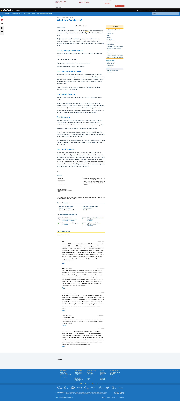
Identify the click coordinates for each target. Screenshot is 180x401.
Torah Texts (107, 387)
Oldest (68, 235)
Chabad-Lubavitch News (115, 375)
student (82, 108)
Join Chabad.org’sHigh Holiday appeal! (84, 1)
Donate (169, 10)
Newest (65, 235)
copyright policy (75, 198)
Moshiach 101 (77, 375)
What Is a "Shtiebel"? (88, 208)
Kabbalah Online (77, 378)
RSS (88, 379)
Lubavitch (80, 392)
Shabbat (94, 77)
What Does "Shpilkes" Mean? (66, 206)
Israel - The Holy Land (78, 379)
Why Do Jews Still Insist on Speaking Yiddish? (93, 223)
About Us (108, 397)
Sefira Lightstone (62, 27)
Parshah (101, 377)
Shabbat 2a (60, 178)
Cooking (100, 387)
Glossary (88, 378)
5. (82, 178)
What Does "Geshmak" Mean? (90, 206)
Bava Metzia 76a (61, 180)
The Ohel (112, 374)
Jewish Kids (120, 387)
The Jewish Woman (78, 373)
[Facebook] (115, 393)
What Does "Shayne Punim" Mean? (67, 209)
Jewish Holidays (103, 372)
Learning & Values (17, 13)
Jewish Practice (6, 13)
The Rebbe (112, 373)
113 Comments (90, 225)
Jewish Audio (102, 379)
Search (88, 377)
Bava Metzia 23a (61, 183)
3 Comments (72, 220)
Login (139, 10)
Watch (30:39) (65, 220)
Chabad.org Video (78, 372)
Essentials (115, 26)
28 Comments (65, 224)
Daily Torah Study (90, 374)
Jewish (97, 393)
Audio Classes (86, 387)
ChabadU (79, 387)
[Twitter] (118, 393)
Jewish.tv (72, 387)
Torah (90, 393)
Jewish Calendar (90, 373)
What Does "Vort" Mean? (65, 208)
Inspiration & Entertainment (44, 13)
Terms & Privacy (115, 397)
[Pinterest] (121, 393)
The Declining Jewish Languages (70, 223)
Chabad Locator (113, 377)
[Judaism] (7, 10)
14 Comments (89, 220)
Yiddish (58, 17)
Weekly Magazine (63, 377)
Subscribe (89, 375)
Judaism (93, 393)
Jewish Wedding (103, 373)
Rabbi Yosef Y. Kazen (81, 393)
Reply (63, 263)
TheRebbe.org (77, 380)
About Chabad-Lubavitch (115, 372)
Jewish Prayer (102, 378)
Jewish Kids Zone (77, 377)
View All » (85, 209)
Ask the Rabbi (151, 10)
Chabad (76, 392)
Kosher (101, 375)
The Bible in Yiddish (67, 218)
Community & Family (29, 13)
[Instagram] (123, 393)
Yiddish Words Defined (67, 17)
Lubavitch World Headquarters (101, 392)
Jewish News (77, 374)
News (93, 387)
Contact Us (122, 397)
